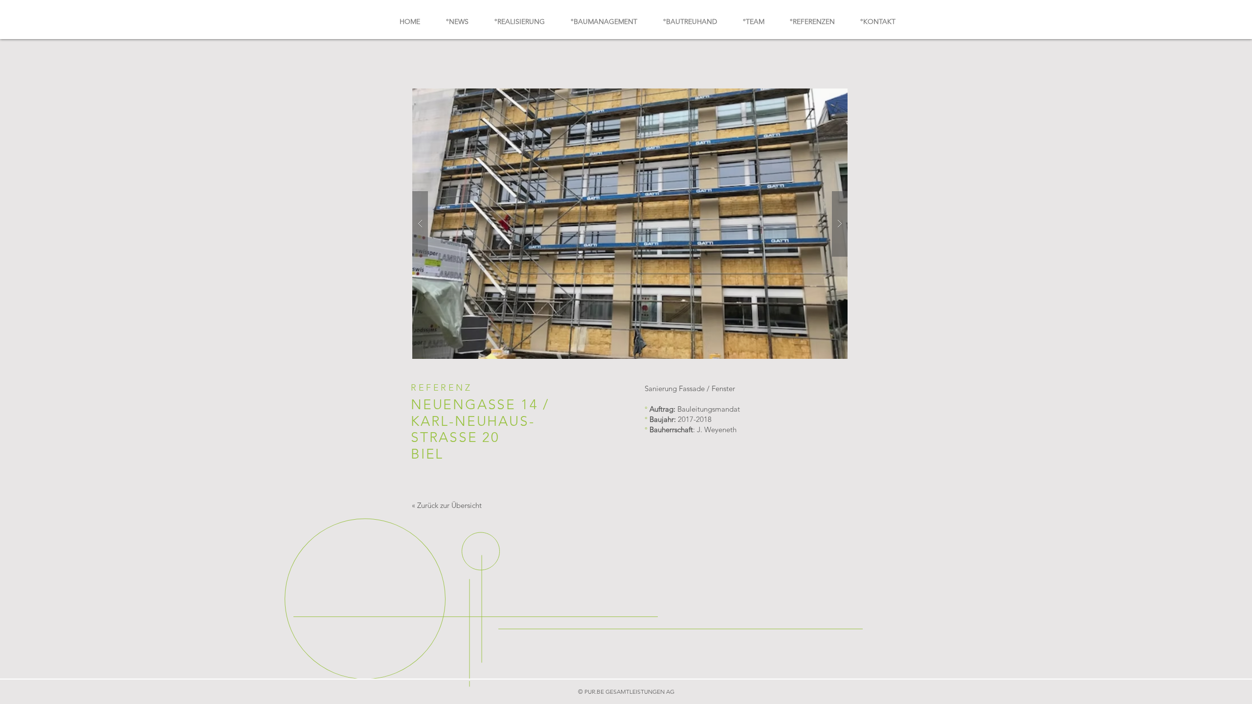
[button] (630, 223)
